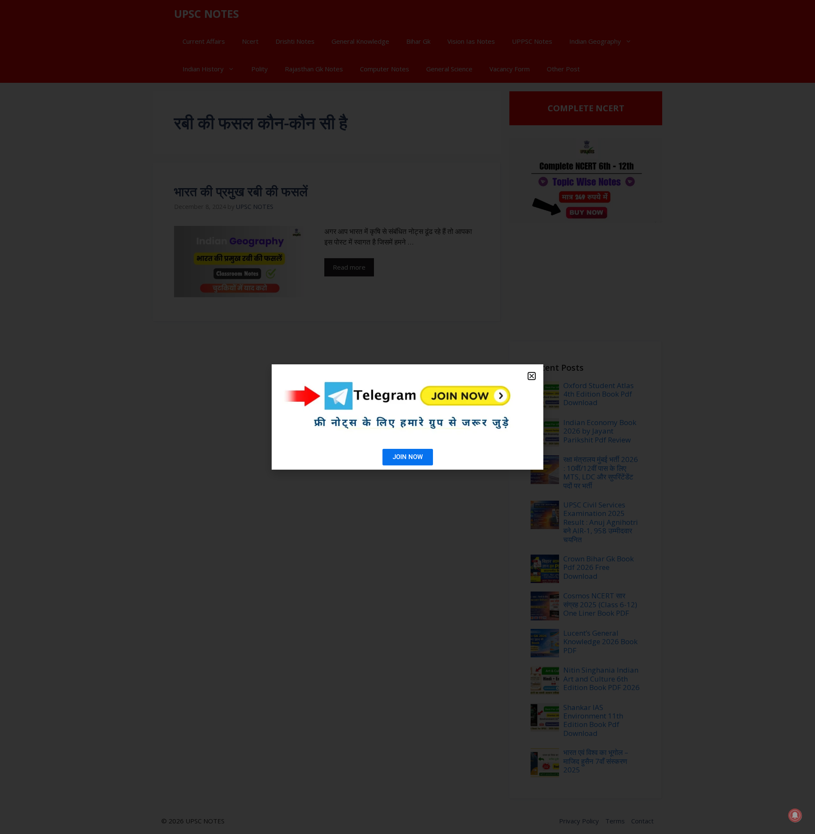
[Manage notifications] (795, 815)
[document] (407, 417)
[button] (531, 376)
